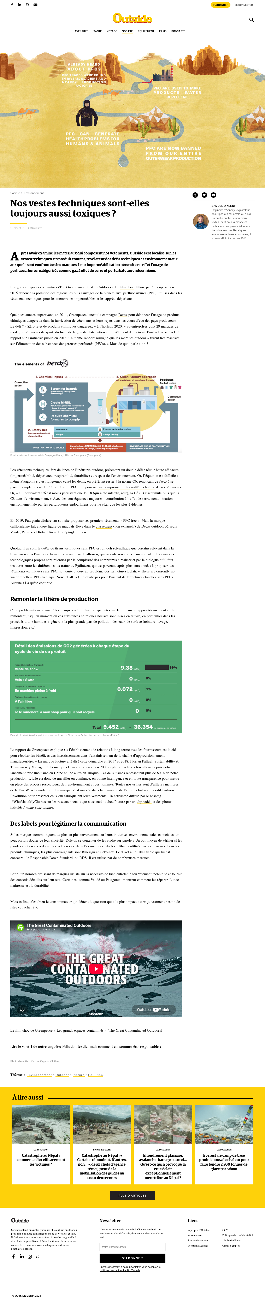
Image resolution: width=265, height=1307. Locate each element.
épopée (129, 553)
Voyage (112, 31)
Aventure (81, 31)
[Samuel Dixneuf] (201, 228)
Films (162, 31)
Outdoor (62, 1075)
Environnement (34, 193)
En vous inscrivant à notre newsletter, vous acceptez (130, 1269)
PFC (152, 292)
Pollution (95, 1075)
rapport (15, 337)
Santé (97, 31)
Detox (122, 314)
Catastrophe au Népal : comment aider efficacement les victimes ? (41, 1160)
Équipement (146, 31)
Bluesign (88, 851)
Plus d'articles (132, 1195)
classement (104, 526)
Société (127, 31)
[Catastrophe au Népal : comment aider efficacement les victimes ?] (41, 1124)
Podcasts (178, 31)
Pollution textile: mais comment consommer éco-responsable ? (111, 1046)
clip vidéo (144, 801)
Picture (79, 1075)
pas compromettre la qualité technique (126, 486)
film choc (127, 286)
